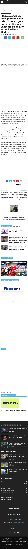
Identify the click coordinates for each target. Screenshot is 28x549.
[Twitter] (18, 532)
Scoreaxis (10, 392)
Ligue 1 (2, 481)
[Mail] (14, 532)
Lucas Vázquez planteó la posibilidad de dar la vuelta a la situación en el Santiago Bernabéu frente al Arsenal (7, 196)
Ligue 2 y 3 (3, 495)
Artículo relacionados (7, 226)
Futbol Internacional (5, 483)
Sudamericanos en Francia (7, 492)
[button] (26, 2)
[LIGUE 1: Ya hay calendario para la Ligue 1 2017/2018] (4, 464)
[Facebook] (10, 532)
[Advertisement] (14, 7)
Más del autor (16, 226)
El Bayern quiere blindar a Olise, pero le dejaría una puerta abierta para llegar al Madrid (18, 247)
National (20, 538)
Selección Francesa (5, 488)
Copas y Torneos (19, 543)
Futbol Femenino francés (7, 497)
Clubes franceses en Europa (7, 490)
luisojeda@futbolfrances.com (17, 522)
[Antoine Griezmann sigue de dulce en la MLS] (4, 231)
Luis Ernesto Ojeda (7, 34)
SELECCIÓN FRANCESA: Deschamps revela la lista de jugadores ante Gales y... (18, 456)
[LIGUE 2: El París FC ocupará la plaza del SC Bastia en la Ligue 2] (4, 471)
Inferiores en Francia (6, 499)
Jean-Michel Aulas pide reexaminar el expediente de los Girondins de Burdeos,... (18, 430)
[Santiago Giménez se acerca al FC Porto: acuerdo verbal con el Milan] (4, 437)
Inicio (2, 10)
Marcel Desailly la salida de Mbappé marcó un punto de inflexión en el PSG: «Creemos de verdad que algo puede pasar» (20, 196)
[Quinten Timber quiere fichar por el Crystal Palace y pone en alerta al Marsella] (4, 445)
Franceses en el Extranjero (5, 13)
